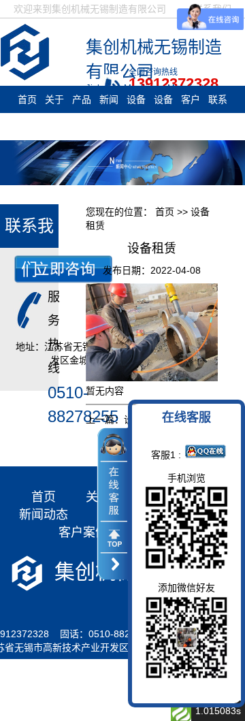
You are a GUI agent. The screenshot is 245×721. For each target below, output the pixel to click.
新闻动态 (108, 113)
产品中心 (81, 113)
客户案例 (190, 113)
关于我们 (54, 113)
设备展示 (163, 113)
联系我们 (217, 113)
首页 (27, 99)
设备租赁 (136, 113)
